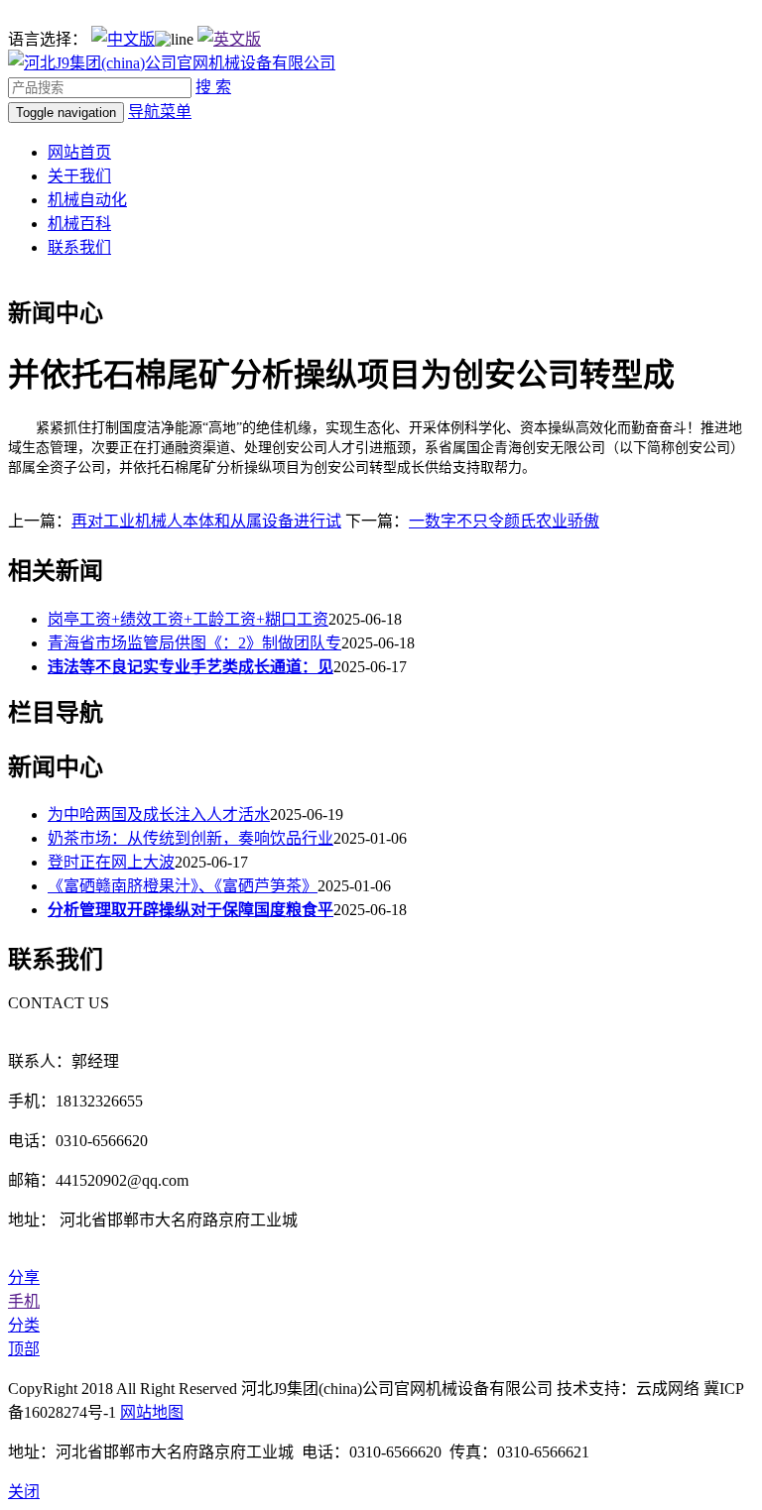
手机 (24, 1301)
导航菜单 (159, 111)
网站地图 (152, 1412)
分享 (24, 1277)
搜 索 (213, 86)
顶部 (24, 1348)
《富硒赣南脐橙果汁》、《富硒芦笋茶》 (183, 885)
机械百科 (79, 223)
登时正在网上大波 (111, 862)
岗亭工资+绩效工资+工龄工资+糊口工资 (188, 619)
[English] (229, 39)
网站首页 (79, 152)
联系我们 (79, 247)
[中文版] (123, 39)
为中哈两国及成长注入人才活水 (159, 814)
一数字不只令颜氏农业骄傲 (504, 521)
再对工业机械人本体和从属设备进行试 (206, 521)
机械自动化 (87, 199)
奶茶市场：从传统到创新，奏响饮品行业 (190, 838)
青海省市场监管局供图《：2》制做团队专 (194, 643)
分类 (24, 1325)
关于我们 (79, 176)
